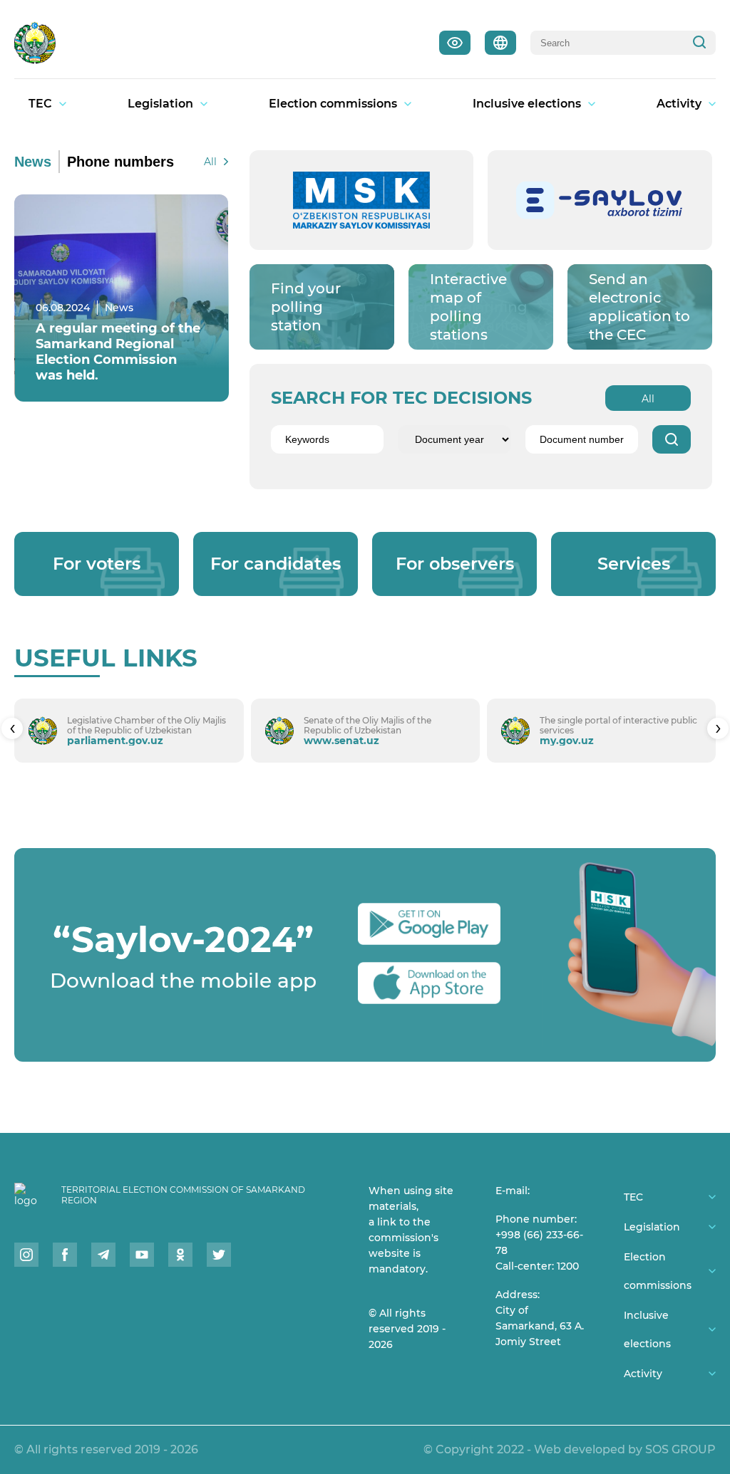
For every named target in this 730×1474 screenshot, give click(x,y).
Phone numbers (120, 161)
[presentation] (12, 728)
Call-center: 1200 (537, 1266)
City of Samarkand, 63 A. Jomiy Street (539, 1326)
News (32, 161)
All (210, 161)
